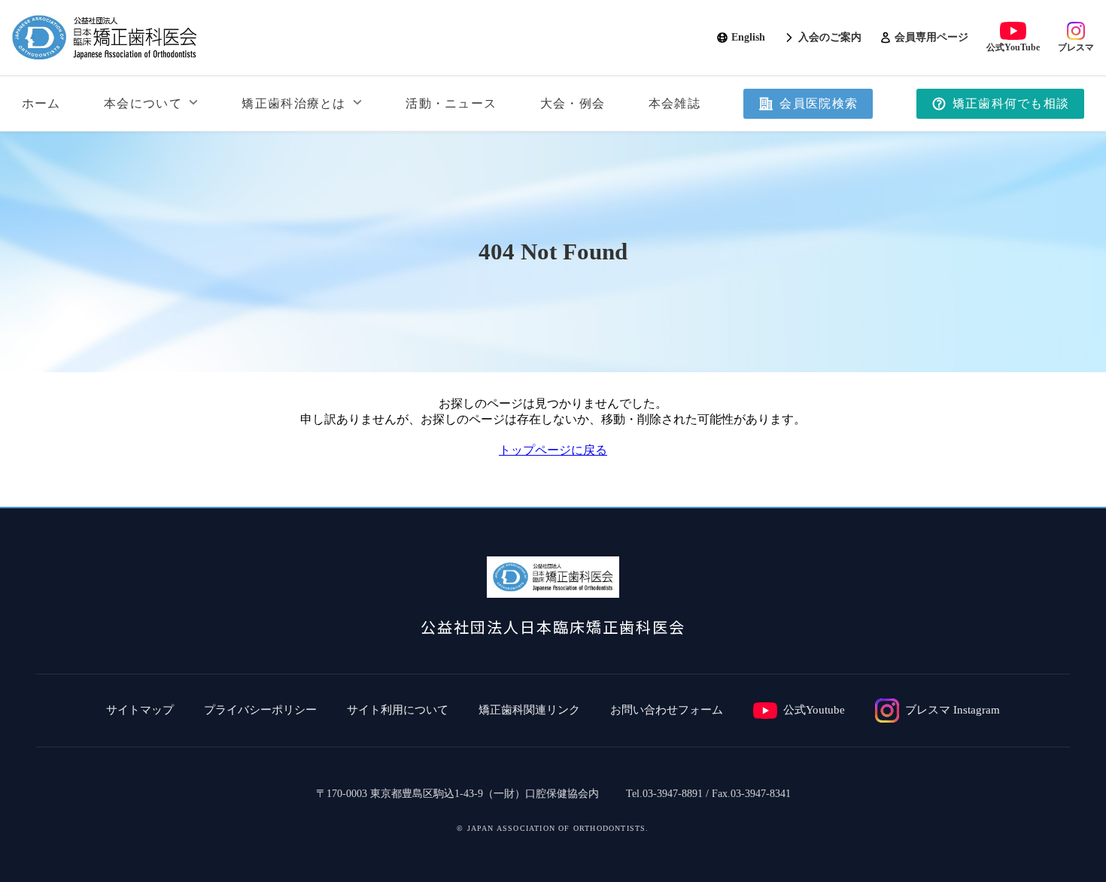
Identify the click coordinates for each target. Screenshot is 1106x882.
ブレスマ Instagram (952, 710)
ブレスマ (1076, 47)
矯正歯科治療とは (293, 103)
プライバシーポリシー (260, 710)
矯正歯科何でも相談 (1011, 103)
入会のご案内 (829, 37)
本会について (143, 103)
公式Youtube (814, 710)
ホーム (41, 103)
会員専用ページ (931, 37)
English (748, 37)
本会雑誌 (674, 103)
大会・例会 (572, 103)
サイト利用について (397, 710)
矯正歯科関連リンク (529, 710)
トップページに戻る (553, 450)
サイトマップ (140, 710)
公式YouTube (1013, 47)
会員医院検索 (818, 103)
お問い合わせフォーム (666, 710)
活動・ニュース (451, 103)
